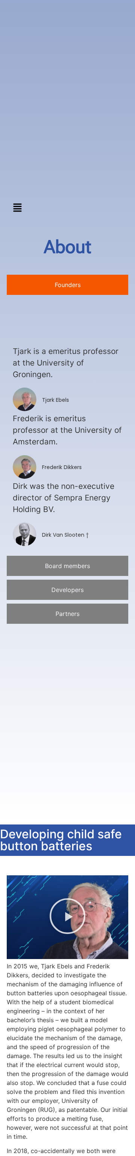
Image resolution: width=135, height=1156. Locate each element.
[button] (17, 208)
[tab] (67, 285)
